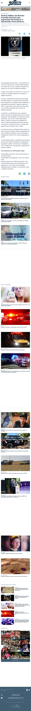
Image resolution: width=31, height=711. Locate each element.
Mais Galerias (15, 660)
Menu (2, 2)
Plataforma (12, 707)
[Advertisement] (15, 72)
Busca (29, 2)
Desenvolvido (13, 705)
